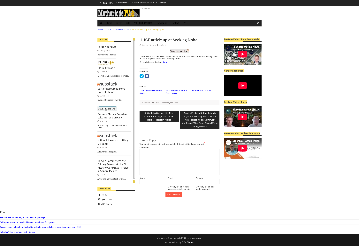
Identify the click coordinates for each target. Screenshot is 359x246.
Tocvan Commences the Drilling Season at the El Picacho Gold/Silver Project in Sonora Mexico (113, 166)
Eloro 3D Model (106, 68)
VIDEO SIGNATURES (143, 23)
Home (109, 23)
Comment (144, 147)
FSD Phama (175, 102)
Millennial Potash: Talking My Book (112, 142)
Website (199, 178)
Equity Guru (104, 203)
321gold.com (105, 199)
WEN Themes (188, 242)
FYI (184, 23)
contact (175, 23)
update (147, 102)
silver (119, 23)
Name (143, 178)
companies (162, 23)
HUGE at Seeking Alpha (201, 90)
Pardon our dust (106, 46)
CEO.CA (102, 195)
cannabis (165, 102)
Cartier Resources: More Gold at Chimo (111, 90)
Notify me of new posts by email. (205, 187)
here (165, 62)
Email (171, 178)
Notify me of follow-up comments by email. (179, 187)
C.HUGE (158, 102)
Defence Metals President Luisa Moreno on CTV (112, 115)
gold (128, 23)
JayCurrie (163, 45)
